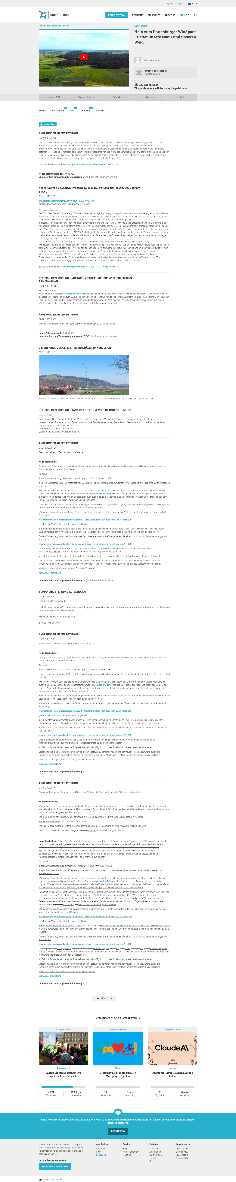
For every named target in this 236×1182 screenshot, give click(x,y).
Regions (153, 1161)
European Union (63, 1029)
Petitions (138, 15)
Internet (173, 1068)
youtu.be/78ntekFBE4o (50, 572)
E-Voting (127, 1155)
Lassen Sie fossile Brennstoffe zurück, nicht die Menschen (63, 1074)
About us (170, 15)
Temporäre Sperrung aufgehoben (62, 591)
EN (192, 3)
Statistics (99, 110)
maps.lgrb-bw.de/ (101, 493)
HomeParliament (131, 1151)
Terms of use (182, 1148)
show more (106, 998)
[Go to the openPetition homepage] (54, 14)
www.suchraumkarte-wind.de (74, 293)
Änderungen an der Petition (58, 133)
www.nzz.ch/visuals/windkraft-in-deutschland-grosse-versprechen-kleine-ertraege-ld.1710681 (86, 544)
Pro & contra (57, 109)
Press (98, 1151)
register (169, 3)
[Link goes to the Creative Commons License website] (40, 1179)
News (71, 109)
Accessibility (182, 1158)
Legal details (182, 1155)
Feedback (101, 1155)
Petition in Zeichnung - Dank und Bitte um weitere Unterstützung (85, 410)
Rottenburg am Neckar (57, 25)
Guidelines (154, 15)
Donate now (118, 1131)
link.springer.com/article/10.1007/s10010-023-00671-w (90, 164)
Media (118, 1068)
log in (180, 3)
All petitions (155, 1151)
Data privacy (182, 1151)
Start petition (116, 15)
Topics (152, 1158)
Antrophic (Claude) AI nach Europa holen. (172, 1074)
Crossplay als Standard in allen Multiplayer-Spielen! (118, 1074)
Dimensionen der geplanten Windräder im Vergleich (75, 347)
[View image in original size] (84, 394)
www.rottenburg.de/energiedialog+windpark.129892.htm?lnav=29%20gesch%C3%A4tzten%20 (85, 519)
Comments (85, 109)
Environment (140, 26)
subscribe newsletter (55, 1166)
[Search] (195, 15)
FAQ (125, 1148)
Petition (42, 110)
